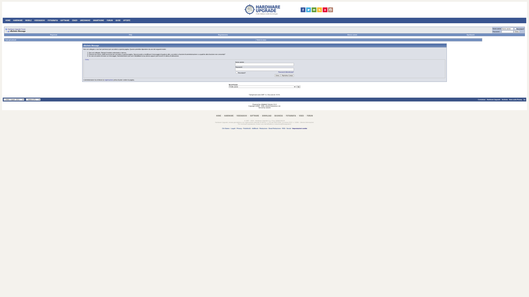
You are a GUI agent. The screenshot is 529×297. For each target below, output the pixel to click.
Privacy (239, 128)
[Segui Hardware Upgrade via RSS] (319, 9)
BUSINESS (278, 115)
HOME (8, 20)
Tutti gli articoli (10, 40)
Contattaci (481, 99)
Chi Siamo (226, 128)
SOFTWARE (64, 20)
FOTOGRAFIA (53, 20)
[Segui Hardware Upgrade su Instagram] (330, 9)
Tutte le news (261, 40)
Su (524, 99)
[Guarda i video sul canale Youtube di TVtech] (325, 9)
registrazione (108, 80)
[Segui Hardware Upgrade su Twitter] (308, 9)
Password (496, 31)
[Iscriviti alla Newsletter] (314, 9)
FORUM (110, 20)
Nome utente (497, 29)
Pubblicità (247, 128)
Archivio (505, 99)
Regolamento (223, 35)
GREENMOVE (85, 20)
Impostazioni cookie (299, 128)
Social (289, 128)
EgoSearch (471, 35)
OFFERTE (126, 20)
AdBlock (255, 128)
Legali (233, 128)
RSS (283, 128)
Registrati (53, 35)
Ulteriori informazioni (307, 122)
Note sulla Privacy (515, 99)
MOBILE (28, 20)
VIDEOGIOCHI (39, 20)
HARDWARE (18, 20)
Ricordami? (520, 29)
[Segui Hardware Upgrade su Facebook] (303, 9)
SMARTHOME (98, 20)
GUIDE (118, 20)
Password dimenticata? (286, 72)
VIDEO (301, 115)
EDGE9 (74, 20)
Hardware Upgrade (493, 99)
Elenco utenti (352, 35)
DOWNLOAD (266, 115)
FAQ (130, 35)
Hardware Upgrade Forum (16, 29)
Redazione (263, 128)
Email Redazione (275, 128)
